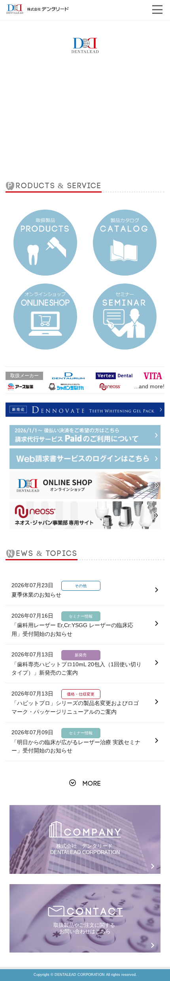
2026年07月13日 (76, 663)
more (92, 783)
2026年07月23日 (49, 590)
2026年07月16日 (72, 624)
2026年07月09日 (75, 741)
